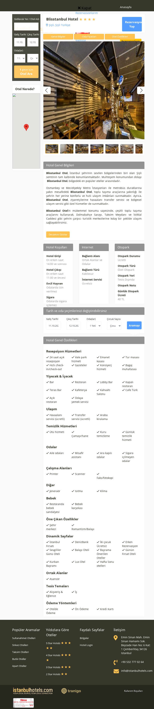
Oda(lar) (18, 50)
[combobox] (26, 26)
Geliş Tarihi (52, 319)
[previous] (47, 90)
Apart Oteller (19, 666)
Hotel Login (86, 645)
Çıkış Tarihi (72, 319)
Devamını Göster (58, 234)
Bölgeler (84, 638)
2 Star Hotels (53, 674)
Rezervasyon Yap (133, 24)
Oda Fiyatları (89, 36)
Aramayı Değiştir (134, 326)
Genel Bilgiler (58, 36)
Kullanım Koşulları (133, 690)
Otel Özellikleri (120, 36)
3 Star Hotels (53, 667)
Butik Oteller (19, 659)
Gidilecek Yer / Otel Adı (26, 19)
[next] (141, 90)
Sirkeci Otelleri (20, 645)
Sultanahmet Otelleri (23, 638)
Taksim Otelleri (20, 652)
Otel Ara (26, 72)
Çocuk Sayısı (114, 319)
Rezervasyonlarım (86, 13)
